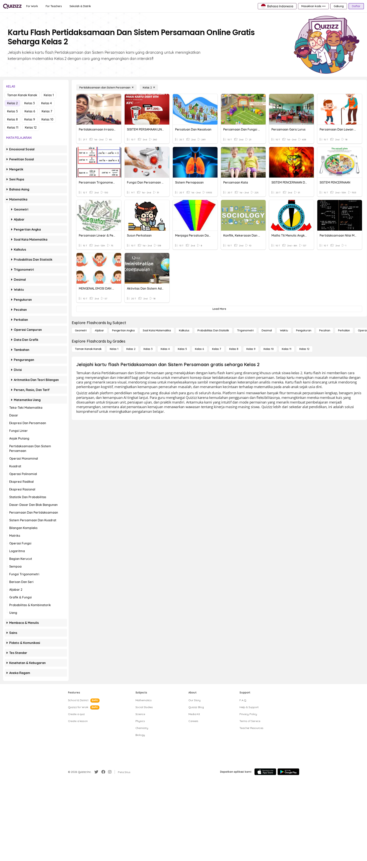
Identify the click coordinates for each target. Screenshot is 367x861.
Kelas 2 (12, 103)
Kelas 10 (47, 119)
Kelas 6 (29, 111)
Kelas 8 (12, 119)
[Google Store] (288, 771)
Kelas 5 (12, 111)
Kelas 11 (12, 127)
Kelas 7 (47, 111)
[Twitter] (96, 772)
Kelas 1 (49, 95)
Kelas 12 (31, 127)
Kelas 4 (46, 103)
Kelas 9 (29, 119)
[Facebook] (103, 772)
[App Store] (265, 771)
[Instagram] (110, 772)
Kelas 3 (29, 103)
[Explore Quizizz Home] (12, 6)
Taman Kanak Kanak (22, 95)
